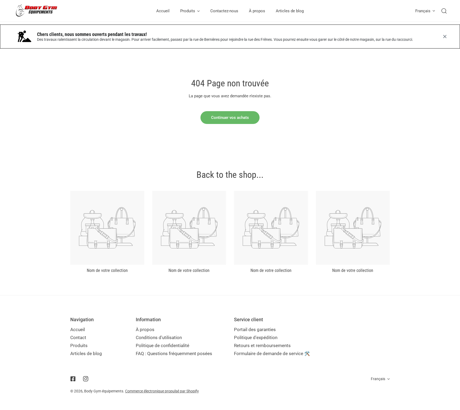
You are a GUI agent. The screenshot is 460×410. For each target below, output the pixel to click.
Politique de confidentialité (162, 345)
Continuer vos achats (230, 117)
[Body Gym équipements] (40, 11)
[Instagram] (85, 378)
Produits (79, 345)
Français (422, 11)
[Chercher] (444, 11)
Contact (78, 337)
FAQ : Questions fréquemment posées (174, 353)
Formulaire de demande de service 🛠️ (272, 353)
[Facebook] (73, 378)
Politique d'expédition (255, 337)
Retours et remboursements (262, 345)
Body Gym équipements (103, 391)
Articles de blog (86, 353)
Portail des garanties (255, 329)
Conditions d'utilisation (159, 337)
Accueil (77, 329)
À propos (145, 329)
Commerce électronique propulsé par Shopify (162, 391)
